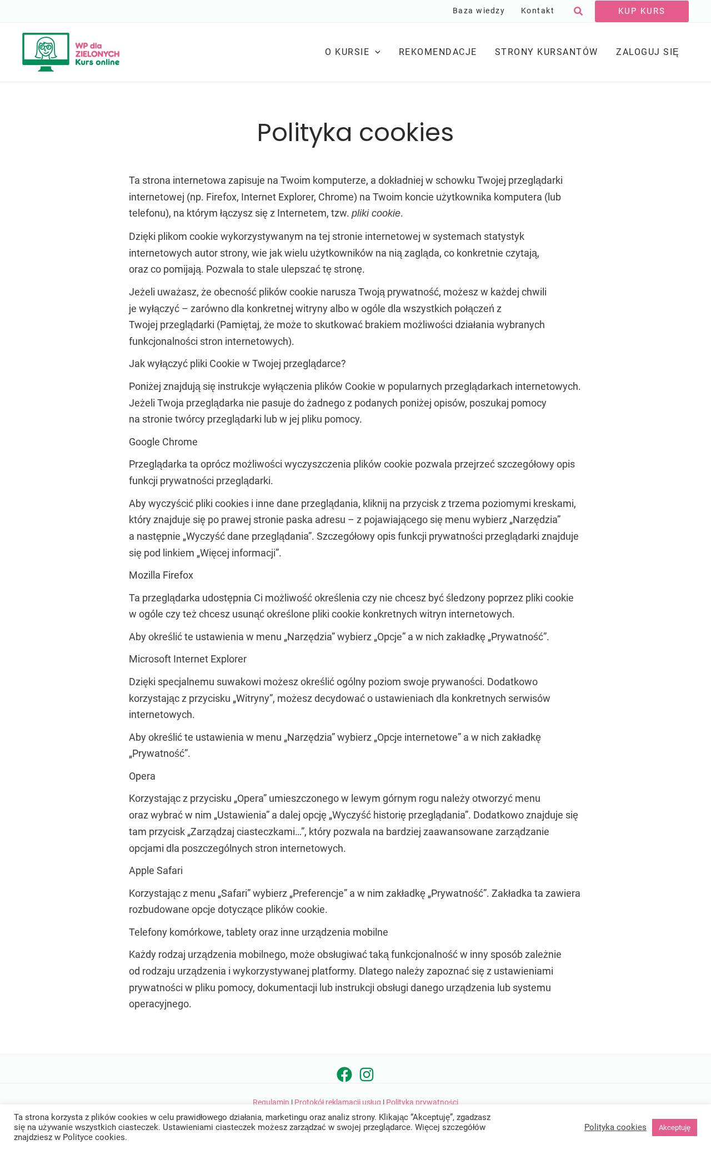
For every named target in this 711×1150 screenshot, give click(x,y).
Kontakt (538, 11)
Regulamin (271, 1102)
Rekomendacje (438, 52)
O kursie (347, 52)
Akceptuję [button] (674, 1127)
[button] (579, 11)
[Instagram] (366, 1074)
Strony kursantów (546, 52)
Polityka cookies (615, 1127)
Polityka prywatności (422, 1102)
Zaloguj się (648, 52)
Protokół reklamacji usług (337, 1102)
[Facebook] (344, 1074)
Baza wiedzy (479, 11)
